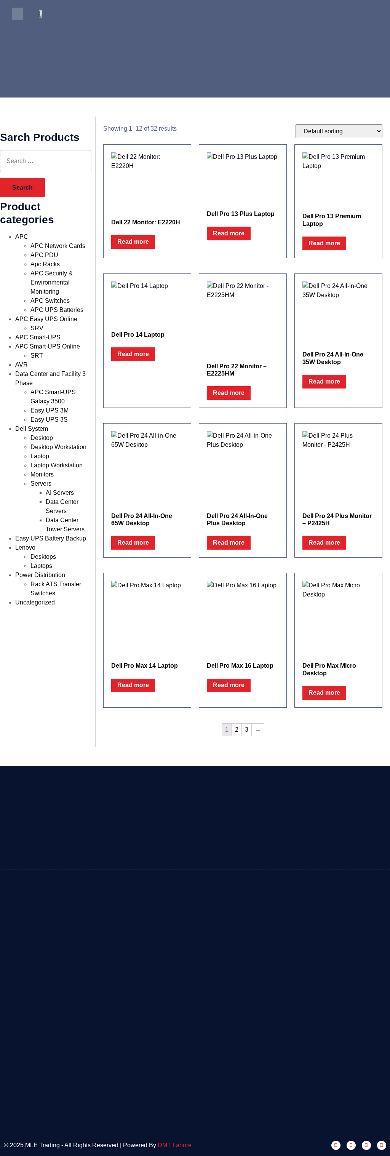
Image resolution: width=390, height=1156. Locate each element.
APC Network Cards (57, 246)
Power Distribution (40, 575)
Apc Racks (45, 264)
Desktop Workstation (58, 447)
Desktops (43, 556)
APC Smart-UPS (38, 337)
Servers (40, 483)
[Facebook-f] (335, 1145)
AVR (21, 364)
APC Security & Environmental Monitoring (51, 282)
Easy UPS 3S (49, 419)
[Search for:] (45, 161)
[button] (17, 14)
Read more (133, 241)
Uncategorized (35, 602)
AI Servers (60, 492)
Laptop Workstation (56, 465)
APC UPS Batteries (56, 310)
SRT (36, 355)
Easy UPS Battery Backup (50, 538)
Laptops (41, 566)
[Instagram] (351, 1145)
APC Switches (50, 300)
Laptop (39, 456)
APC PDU (44, 255)
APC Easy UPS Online (46, 319)
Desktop (41, 438)
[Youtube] (381, 1145)
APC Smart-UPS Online (47, 346)
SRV (36, 328)
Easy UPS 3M (49, 410)
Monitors (42, 474)
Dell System (31, 428)
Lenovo (25, 547)
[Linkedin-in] (366, 1145)
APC (21, 236)
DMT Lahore (175, 1145)
